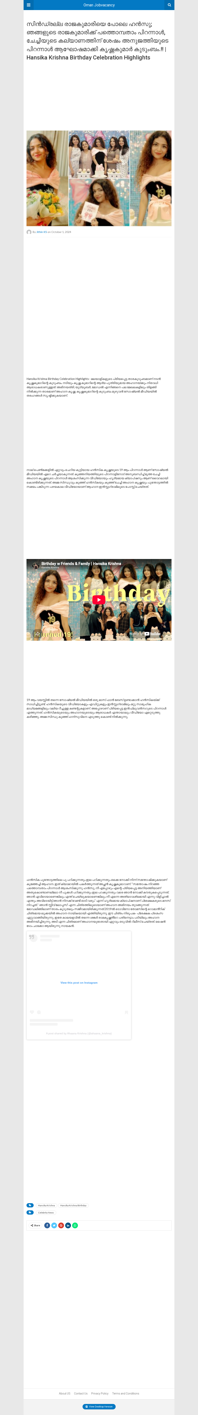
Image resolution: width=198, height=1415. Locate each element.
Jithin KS (41, 231)
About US (64, 1393)
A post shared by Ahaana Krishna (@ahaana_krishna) (79, 1033)
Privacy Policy (99, 1393)
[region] (99, 94)
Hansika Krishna (46, 1205)
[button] (29, 5)
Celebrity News (46, 1212)
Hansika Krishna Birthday (73, 1205)
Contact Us (81, 1393)
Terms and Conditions (125, 1393)
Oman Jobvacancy (99, 5)
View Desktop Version (101, 1406)
